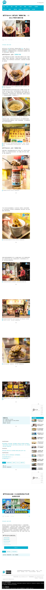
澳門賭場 (13, 450)
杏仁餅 (22, 48)
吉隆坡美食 (24, 583)
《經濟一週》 (38, 571)
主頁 (4, 6)
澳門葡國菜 (15, 443)
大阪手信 (18, 588)
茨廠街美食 (34, 583)
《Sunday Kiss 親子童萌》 (32, 571)
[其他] (29, 516)
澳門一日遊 (23, 450)
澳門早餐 (4, 446)
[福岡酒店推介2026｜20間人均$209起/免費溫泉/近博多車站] (34, 433)
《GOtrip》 (37, 570)
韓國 (25, 6)
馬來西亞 (30, 6)
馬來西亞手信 (29, 583)
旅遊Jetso (5, 9)
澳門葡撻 (23, 443)
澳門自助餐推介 (5, 443)
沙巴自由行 (15, 584)
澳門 (11, 6)
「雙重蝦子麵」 (17, 54)
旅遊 (8, 44)
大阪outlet (3, 588)
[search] (43, 3)
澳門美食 (19, 443)
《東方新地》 (22, 571)
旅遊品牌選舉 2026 (26, 9)
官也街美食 (14, 551)
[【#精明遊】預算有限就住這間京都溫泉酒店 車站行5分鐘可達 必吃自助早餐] (34, 451)
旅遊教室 (20, 9)
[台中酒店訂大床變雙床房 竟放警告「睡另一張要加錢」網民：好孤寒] (34, 460)
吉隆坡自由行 (4, 583)
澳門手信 (22, 462)
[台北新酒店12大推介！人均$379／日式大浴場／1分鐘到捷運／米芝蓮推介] (34, 455)
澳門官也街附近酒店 (7, 544)
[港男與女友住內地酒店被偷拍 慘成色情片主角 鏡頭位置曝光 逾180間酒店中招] (34, 464)
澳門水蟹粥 (10, 443)
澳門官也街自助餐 (7, 541)
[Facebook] (38, 3)
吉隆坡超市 (9, 583)
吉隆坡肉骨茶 (14, 583)
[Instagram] (39, 3)
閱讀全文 (16, 547)
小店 (18, 462)
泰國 (16, 6)
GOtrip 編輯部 (7, 516)
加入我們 (33, 9)
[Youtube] (41, 3)
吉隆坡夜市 (38, 583)
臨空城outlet (8, 588)
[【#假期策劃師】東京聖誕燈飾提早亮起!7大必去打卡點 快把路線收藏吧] (34, 468)
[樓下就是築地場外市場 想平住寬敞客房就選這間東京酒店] (34, 429)
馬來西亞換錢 (19, 583)
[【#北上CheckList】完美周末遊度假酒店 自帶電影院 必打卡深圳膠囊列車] (34, 442)
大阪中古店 (31, 588)
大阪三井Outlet (13, 588)
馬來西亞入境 (10, 584)
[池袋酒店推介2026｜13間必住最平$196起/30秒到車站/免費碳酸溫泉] (34, 420)
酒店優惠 (36, 6)
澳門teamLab (9, 450)
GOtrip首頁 (4, 44)
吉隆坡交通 (5, 584)
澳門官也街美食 (6, 539)
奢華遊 (10, 9)
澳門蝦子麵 (9, 446)
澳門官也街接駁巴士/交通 (8, 546)
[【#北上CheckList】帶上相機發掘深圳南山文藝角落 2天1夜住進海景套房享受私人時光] (34, 446)
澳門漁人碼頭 (18, 450)
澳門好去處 (4, 450)
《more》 (26, 571)
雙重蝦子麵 (9, 462)
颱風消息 (15, 9)
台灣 (20, 6)
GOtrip (6, 39)
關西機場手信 (22, 588)
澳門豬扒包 (27, 443)
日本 (7, 6)
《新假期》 (33, 570)
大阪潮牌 (27, 588)
